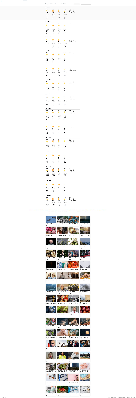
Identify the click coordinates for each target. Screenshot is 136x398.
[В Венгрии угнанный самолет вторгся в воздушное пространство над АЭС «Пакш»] (85, 357)
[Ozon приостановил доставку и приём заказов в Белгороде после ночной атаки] (62, 379)
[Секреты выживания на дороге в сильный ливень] (85, 391)
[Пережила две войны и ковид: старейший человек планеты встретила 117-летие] (62, 289)
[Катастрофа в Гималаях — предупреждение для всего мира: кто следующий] (62, 221)
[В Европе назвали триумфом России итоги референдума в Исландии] (73, 255)
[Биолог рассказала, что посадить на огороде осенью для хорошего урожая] (51, 334)
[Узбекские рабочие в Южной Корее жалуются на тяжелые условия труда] (73, 300)
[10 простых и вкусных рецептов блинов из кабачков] (73, 232)
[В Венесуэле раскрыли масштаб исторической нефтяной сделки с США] (62, 357)
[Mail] (1, 1)
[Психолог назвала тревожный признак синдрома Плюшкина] (51, 255)
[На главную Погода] (3, 1)
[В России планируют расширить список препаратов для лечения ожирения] (85, 379)
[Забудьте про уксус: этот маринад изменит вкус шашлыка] (85, 323)
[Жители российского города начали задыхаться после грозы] (62, 323)
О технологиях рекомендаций (121, 397)
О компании (3, 397)
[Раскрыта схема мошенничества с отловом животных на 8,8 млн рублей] (85, 300)
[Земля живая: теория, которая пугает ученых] (51, 311)
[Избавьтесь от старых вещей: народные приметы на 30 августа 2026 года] (51, 300)
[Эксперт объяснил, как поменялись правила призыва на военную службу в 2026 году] (85, 255)
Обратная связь (126, 397)
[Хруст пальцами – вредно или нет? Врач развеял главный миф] (62, 334)
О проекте (109, 397)
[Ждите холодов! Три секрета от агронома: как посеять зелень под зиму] (62, 311)
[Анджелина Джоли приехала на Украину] (51, 357)
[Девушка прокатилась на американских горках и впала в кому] (62, 345)
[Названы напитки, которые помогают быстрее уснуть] (51, 391)
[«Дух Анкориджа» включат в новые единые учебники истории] (73, 345)
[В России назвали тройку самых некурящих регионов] (51, 379)
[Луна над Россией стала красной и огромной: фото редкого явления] (85, 334)
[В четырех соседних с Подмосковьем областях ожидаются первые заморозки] (73, 289)
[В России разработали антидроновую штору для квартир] (85, 266)
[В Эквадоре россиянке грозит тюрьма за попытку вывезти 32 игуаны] (73, 334)
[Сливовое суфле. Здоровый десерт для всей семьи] (85, 311)
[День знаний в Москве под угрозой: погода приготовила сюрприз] (62, 255)
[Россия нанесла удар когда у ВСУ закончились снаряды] (73, 368)
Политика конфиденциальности (114, 397)
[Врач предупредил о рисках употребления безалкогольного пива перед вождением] (85, 277)
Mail (1, 397)
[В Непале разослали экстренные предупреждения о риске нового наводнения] (51, 368)
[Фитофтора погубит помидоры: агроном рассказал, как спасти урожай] (73, 266)
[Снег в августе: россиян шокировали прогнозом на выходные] (62, 243)
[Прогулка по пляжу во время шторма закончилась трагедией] (85, 221)
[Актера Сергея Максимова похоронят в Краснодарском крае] (51, 266)
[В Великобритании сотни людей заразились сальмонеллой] (73, 391)
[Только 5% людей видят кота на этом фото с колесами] (73, 221)
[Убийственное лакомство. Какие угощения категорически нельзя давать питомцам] (62, 232)
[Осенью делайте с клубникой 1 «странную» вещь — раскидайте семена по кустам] (62, 391)
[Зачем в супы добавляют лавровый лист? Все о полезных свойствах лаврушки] (73, 243)
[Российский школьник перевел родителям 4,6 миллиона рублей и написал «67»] (85, 232)
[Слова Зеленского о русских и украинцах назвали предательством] (51, 243)
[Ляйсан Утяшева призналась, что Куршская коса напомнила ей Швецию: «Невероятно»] (73, 323)
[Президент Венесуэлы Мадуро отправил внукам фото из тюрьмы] (62, 277)
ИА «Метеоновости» (133, 397)
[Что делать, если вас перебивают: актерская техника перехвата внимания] (85, 345)
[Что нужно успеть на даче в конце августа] (51, 323)
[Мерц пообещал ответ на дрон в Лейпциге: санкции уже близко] (51, 345)
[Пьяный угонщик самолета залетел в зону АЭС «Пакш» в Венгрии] (51, 221)
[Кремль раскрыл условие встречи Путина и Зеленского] (73, 311)
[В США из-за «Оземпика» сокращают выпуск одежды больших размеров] (62, 266)
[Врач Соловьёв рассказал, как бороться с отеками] (73, 357)
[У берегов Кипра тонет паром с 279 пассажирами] (85, 243)
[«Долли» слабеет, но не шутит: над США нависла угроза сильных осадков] (85, 289)
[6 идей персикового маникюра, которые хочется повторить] (85, 368)
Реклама (6, 397)
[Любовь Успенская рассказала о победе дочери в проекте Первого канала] (51, 277)
